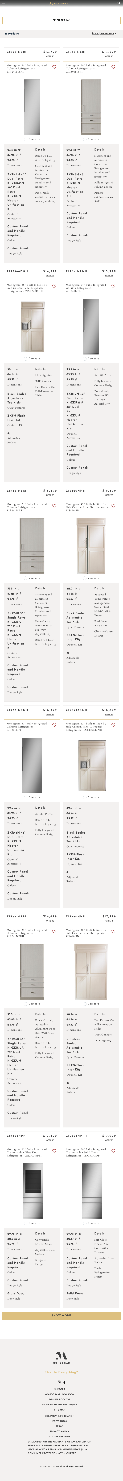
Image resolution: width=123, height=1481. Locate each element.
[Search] (119, 3)
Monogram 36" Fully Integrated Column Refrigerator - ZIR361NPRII (27, 933)
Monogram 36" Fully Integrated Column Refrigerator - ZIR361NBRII (27, 507)
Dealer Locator (59, 1400)
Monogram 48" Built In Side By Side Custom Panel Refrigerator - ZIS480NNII (87, 933)
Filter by (63, 20)
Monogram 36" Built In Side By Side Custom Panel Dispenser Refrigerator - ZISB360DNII (27, 288)
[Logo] (59, 3)
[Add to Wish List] (54, 67)
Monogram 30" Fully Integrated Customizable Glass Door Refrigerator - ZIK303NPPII (27, 1152)
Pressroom (59, 1421)
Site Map (59, 1410)
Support (59, 1389)
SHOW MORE (61, 1315)
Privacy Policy (59, 1431)
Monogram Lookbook (59, 1394)
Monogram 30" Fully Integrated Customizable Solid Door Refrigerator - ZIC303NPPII (86, 1152)
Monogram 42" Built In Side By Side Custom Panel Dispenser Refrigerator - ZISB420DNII (86, 727)
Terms (59, 1426)
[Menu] (4, 3)
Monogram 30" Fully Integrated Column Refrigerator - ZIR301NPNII (27, 727)
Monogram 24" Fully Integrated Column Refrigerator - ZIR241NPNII (86, 288)
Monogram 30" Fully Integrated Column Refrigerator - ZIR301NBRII (86, 69)
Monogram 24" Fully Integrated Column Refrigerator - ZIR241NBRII (27, 69)
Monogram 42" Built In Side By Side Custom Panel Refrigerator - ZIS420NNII (87, 507)
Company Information (59, 1416)
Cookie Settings (59, 1437)
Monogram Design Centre (59, 1405)
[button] (50, 56)
